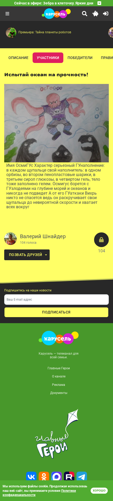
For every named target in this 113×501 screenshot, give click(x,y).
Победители (80, 58)
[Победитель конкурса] (101, 239)
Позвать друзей (25, 255)
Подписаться (56, 312)
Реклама (58, 385)
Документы (58, 393)
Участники (48, 58)
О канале (58, 376)
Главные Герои (59, 368)
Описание (18, 58)
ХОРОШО (99, 490)
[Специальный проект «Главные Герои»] (56, 434)
